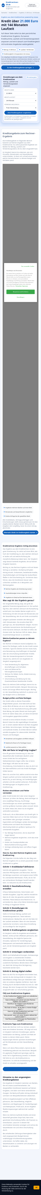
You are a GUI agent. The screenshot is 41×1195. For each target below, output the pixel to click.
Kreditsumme (9, 90)
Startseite (4, 13)
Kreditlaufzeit (9, 97)
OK (36, 1187)
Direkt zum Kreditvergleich (32, 5)
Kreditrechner (13, 13)
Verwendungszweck (11, 104)
